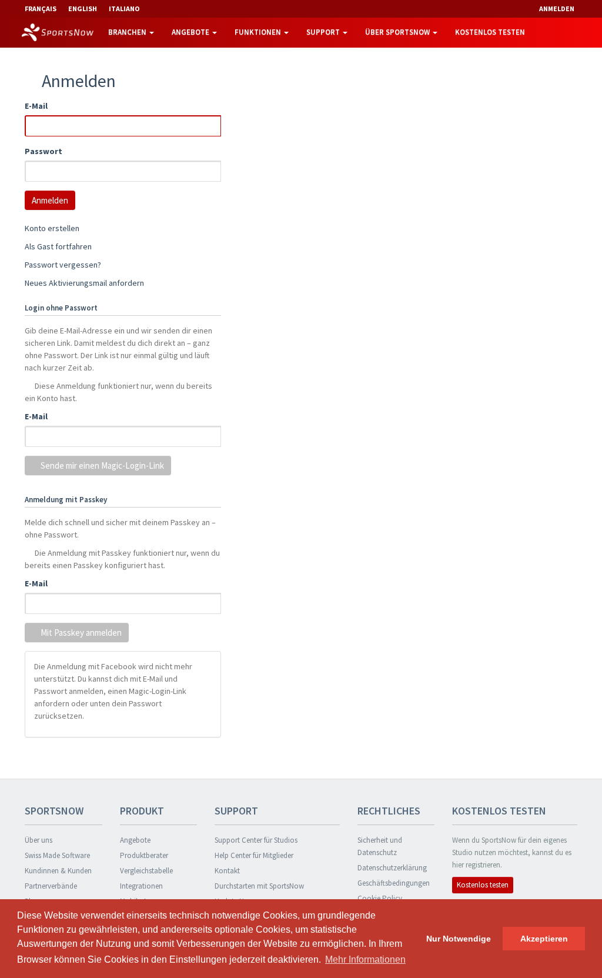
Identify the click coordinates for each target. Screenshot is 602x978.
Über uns (38, 840)
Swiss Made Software (57, 855)
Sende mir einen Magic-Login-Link (101, 465)
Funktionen (259, 32)
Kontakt (227, 871)
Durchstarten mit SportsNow (259, 886)
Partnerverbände (51, 886)
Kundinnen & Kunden (58, 871)
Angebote (191, 32)
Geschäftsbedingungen (393, 883)
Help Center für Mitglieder (254, 855)
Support (324, 32)
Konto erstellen (52, 228)
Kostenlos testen (490, 32)
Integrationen (141, 886)
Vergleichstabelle (146, 871)
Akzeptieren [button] (544, 938)
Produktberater (144, 855)
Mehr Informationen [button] (365, 959)
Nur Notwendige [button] (458, 938)
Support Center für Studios (256, 840)
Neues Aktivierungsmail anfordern (84, 283)
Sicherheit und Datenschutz (379, 846)
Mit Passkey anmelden (80, 632)
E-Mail (36, 106)
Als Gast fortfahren (58, 246)
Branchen (128, 32)
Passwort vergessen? (63, 264)
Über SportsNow (398, 32)
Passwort (43, 151)
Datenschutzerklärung (392, 868)
